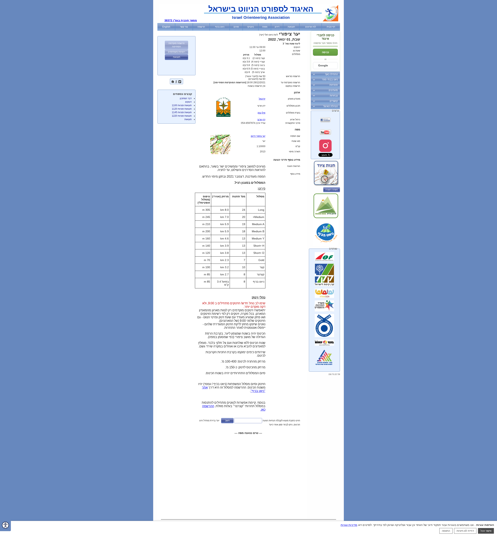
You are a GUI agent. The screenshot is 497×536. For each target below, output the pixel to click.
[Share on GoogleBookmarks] (176, 81)
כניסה (325, 52)
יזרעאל (262, 98)
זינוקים (188, 102)
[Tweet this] (179, 81)
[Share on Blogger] (172, 81)
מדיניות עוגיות (349, 524)
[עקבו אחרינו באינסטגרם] (325, 146)
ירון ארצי (261, 119)
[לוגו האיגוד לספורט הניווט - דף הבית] (330, 20)
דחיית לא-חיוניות (465, 530)
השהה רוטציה (331, 189)
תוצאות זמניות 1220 (182, 115)
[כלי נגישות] (5, 525)
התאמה (446, 530)
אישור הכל (485, 530)
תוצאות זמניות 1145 (182, 112)
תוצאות (188, 119)
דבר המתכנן (186, 98)
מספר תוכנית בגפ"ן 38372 (180, 20)
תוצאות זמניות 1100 (182, 105)
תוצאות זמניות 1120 (182, 109)
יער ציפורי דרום (258, 136)
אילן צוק (261, 112)
